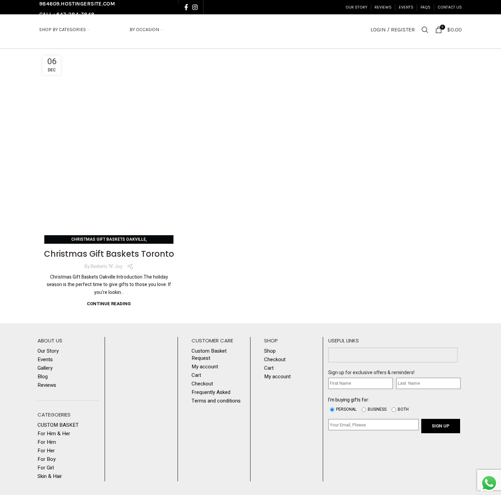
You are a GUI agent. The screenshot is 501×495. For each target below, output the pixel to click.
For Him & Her (53, 433)
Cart (196, 375)
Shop (270, 351)
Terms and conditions (216, 401)
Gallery (44, 368)
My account (205, 366)
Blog (42, 376)
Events (45, 359)
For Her (46, 450)
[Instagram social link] (195, 7)
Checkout (202, 383)
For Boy (46, 459)
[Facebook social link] (186, 7)
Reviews (46, 385)
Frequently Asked (211, 392)
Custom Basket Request (209, 355)
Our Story (48, 351)
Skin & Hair (49, 476)
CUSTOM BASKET (58, 425)
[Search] (425, 30)
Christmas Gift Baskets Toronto (109, 253)
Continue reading (109, 303)
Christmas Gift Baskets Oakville (108, 239)
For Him (46, 442)
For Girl (45, 467)
